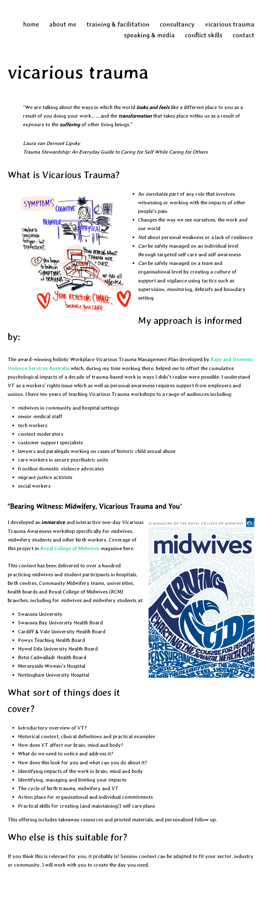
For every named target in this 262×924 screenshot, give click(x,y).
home (31, 24)
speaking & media (149, 35)
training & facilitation (118, 24)
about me (62, 24)
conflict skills (203, 35)
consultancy (177, 24)
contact (243, 35)
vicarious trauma (229, 24)
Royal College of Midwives (70, 548)
